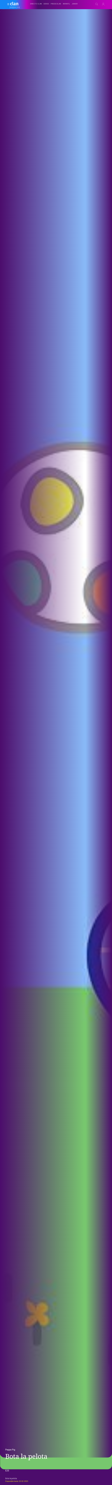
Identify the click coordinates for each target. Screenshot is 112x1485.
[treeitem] (36, 4)
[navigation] (58, 4)
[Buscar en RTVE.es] (96, 4)
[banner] (19, 4)
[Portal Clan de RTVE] (14, 4)
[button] (7, 4)
